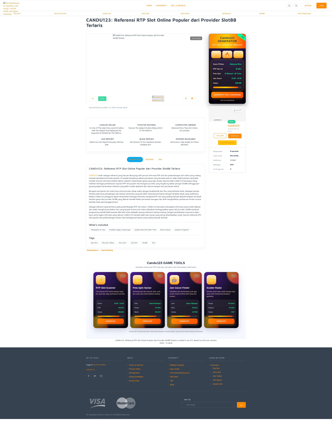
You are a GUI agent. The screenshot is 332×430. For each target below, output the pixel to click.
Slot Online (185, 13)
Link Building (107, 250)
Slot (153, 243)
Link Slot (134, 243)
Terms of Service (136, 365)
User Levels (174, 369)
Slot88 (262, 13)
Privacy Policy (135, 369)
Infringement (134, 373)
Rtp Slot (94, 243)
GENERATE (110, 321)
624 (102, 99)
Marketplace (92, 250)
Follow (220, 136)
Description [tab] (135, 159)
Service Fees (134, 381)
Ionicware (215, 365)
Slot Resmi (226, 13)
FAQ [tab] (160, 159)
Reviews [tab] (150, 159)
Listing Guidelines (136, 376)
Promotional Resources (180, 373)
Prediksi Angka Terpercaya (119, 230)
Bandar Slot (218, 384)
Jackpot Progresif (182, 230)
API (171, 381)
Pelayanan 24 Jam (98, 230)
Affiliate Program (177, 365)
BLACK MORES (100, 365)
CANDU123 (93, 175)
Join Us (187, 399)
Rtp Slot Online (60, 13)
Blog (172, 384)
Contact (235, 136)
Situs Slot (145, 13)
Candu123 (106, 13)
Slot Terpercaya (304, 13)
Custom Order (227, 143)
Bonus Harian (165, 230)
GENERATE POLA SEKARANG (227, 95)
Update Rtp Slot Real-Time (145, 230)
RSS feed (174, 376)
